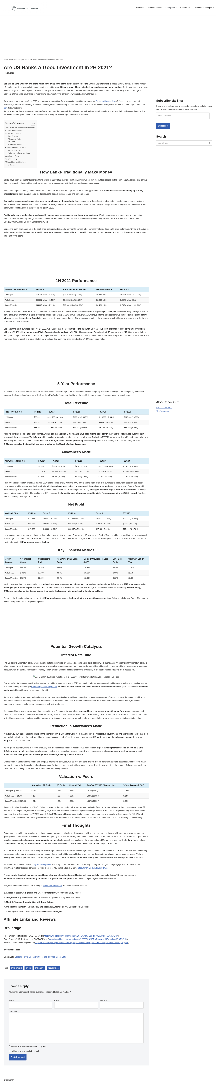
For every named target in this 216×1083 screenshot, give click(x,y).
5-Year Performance (13, 133)
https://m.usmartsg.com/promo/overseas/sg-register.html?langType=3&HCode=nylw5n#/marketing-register (81, 943)
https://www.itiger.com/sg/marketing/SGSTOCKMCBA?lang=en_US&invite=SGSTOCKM (88, 939)
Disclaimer (9, 1080)
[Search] (209, 143)
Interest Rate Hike (14, 150)
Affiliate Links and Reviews (15, 162)
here (6, 108)
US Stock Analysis (17, 59)
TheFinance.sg (163, 411)
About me (140, 8)
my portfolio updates (42, 864)
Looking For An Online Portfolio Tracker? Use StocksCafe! (40, 957)
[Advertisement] (108, 33)
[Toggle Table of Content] (32, 124)
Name (11, 1000)
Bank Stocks (16, 968)
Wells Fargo (53, 968)
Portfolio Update (155, 8)
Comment (13, 1011)
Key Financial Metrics (16, 144)
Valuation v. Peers (12, 156)
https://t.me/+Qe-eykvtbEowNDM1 (93, 868)
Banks (28, 968)
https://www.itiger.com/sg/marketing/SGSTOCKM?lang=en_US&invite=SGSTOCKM (81, 936)
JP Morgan (39, 968)
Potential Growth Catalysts (15, 147)
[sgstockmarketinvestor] (24, 7)
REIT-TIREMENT (164, 408)
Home (6, 59)
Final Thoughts (11, 159)
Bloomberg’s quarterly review (44, 687)
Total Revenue (13, 136)
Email (56, 1000)
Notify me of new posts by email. (25, 1051)
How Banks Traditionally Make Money (20, 127)
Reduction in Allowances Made (19, 153)
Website (103, 1000)
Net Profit (11, 142)
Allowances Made (14, 139)
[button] (176, 7)
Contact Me (185, 8)
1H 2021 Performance (13, 130)
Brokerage (11, 165)
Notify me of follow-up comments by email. (29, 1046)
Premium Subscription (204, 8)
